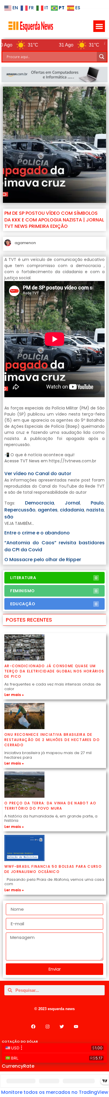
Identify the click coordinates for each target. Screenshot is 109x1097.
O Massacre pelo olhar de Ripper (42, 559)
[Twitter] (61, 1026)
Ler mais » (14, 694)
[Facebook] (33, 1026)
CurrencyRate (18, 1066)
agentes (48, 510)
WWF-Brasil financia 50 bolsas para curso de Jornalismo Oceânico (53, 869)
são (8, 516)
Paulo (97, 503)
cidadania (72, 510)
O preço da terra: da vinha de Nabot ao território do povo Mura (50, 806)
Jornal (72, 503)
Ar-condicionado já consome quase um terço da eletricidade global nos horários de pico (54, 671)
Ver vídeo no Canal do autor (37, 473)
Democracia (39, 503)
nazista (95, 510)
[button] (99, 26)
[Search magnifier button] (102, 57)
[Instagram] (47, 1026)
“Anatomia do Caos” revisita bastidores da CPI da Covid (54, 546)
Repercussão (19, 510)
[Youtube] (76, 1026)
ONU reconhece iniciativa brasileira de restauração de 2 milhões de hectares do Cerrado (52, 739)
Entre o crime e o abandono (37, 532)
